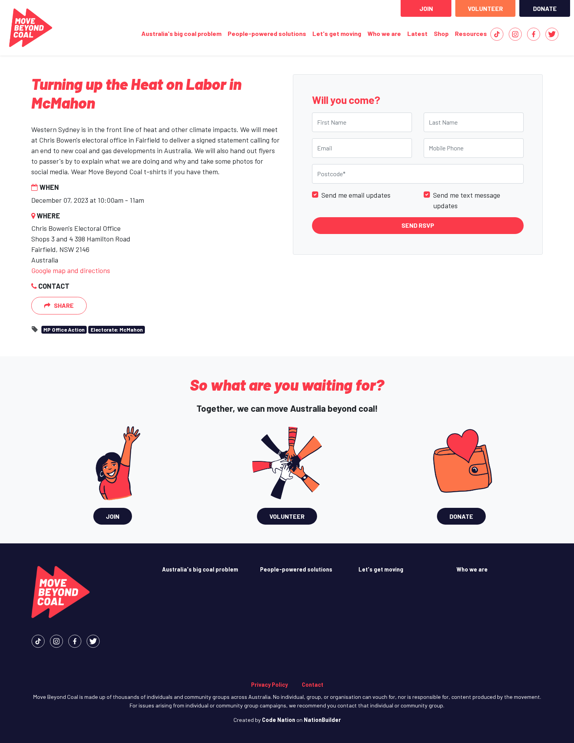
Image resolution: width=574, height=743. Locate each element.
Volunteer (485, 8)
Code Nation (278, 719)
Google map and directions (70, 270)
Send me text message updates (466, 199)
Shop (441, 33)
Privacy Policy (269, 684)
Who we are (384, 33)
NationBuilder (322, 719)
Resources (471, 33)
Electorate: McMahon (117, 329)
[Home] (30, 27)
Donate (545, 8)
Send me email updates (355, 194)
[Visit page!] (497, 33)
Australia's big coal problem (181, 33)
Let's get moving (336, 33)
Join (426, 8)
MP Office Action (64, 329)
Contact (312, 684)
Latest (417, 33)
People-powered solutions (267, 33)
